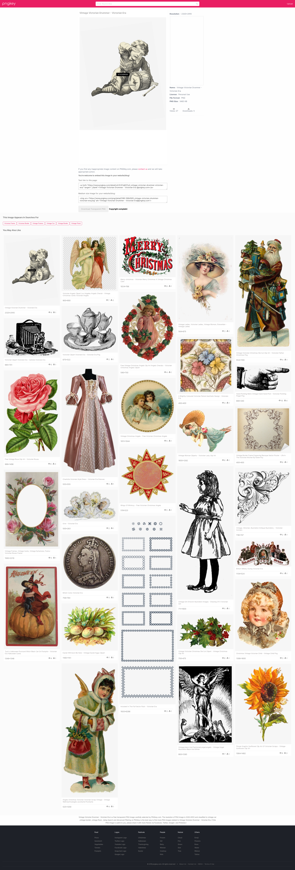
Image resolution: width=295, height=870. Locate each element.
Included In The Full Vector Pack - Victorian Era (139, 706)
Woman (163, 848)
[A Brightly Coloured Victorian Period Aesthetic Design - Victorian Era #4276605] (205, 365)
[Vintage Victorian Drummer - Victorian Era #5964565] (32, 270)
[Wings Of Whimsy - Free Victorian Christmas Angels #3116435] (147, 475)
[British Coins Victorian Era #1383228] (90, 562)
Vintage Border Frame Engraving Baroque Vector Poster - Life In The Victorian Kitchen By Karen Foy (261, 456)
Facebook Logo (120, 848)
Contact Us (192, 864)
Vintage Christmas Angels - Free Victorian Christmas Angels (144, 436)
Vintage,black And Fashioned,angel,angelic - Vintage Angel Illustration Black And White (201, 748)
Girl (161, 841)
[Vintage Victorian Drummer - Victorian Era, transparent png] (123, 73)
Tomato (97, 848)
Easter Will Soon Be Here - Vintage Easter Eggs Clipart (84, 653)
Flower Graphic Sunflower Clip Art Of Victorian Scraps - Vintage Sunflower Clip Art (260, 747)
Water (197, 848)
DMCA (200, 864)
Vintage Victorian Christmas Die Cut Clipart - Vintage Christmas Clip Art (202, 652)
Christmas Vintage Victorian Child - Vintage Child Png (257, 653)
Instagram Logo (121, 838)
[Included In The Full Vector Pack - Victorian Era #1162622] (147, 610)
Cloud (180, 838)
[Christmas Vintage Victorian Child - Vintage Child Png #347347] (263, 615)
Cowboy (163, 851)
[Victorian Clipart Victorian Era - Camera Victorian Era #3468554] (32, 338)
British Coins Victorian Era (73, 593)
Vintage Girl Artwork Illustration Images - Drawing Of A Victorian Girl (203, 603)
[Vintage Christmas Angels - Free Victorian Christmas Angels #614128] (147, 406)
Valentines (142, 848)
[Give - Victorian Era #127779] (90, 505)
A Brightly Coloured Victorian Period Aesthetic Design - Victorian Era (203, 397)
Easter (140, 851)
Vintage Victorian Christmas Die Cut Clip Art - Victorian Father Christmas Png (260, 354)
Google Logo (119, 854)
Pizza (96, 838)
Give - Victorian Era (70, 524)
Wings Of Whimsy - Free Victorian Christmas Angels (141, 505)
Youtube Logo (120, 844)
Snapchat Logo (120, 851)
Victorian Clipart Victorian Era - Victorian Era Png (81, 355)
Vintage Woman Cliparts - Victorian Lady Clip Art (197, 455)
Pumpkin (97, 851)
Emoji (196, 838)
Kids (161, 854)
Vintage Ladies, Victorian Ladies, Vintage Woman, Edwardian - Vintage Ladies (202, 325)
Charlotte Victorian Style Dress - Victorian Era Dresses (84, 479)
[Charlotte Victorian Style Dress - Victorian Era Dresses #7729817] (90, 421)
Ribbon (197, 851)
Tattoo (197, 854)
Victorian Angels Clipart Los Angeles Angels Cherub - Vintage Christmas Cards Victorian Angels (86, 294)
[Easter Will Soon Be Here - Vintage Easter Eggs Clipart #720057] (90, 627)
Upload (290, 4)
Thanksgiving (143, 844)
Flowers (198, 841)
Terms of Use (209, 864)
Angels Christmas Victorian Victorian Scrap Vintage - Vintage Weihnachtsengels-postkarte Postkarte (86, 801)
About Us (182, 864)
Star (179, 848)
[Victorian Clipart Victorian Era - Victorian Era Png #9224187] (90, 329)
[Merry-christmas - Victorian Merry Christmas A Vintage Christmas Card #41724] (147, 256)
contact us (142, 169)
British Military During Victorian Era (249, 569)
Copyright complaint (118, 209)
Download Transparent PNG (93, 209)
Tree (179, 851)
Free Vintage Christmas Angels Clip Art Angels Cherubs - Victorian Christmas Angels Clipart (146, 366)
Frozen (162, 838)
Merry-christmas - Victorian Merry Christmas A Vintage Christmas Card (146, 280)
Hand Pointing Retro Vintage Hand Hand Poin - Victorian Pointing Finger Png (261, 395)
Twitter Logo (119, 841)
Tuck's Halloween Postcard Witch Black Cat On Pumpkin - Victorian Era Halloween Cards (31, 652)
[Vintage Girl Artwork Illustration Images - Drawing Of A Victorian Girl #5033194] (205, 533)
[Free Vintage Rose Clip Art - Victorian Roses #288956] (32, 413)
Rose (196, 844)
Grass (180, 844)
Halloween (142, 841)
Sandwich (98, 841)
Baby (162, 844)
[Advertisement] (120, 147)
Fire (179, 841)
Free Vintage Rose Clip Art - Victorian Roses (22, 459)
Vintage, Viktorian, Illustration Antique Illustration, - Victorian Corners (259, 529)
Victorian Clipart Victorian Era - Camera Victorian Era (25, 360)
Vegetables (98, 844)
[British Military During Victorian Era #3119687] (263, 553)
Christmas (142, 838)
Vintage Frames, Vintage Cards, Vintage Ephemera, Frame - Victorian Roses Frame (28, 552)
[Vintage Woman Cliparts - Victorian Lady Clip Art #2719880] (205, 431)
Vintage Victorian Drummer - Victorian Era (21, 308)
